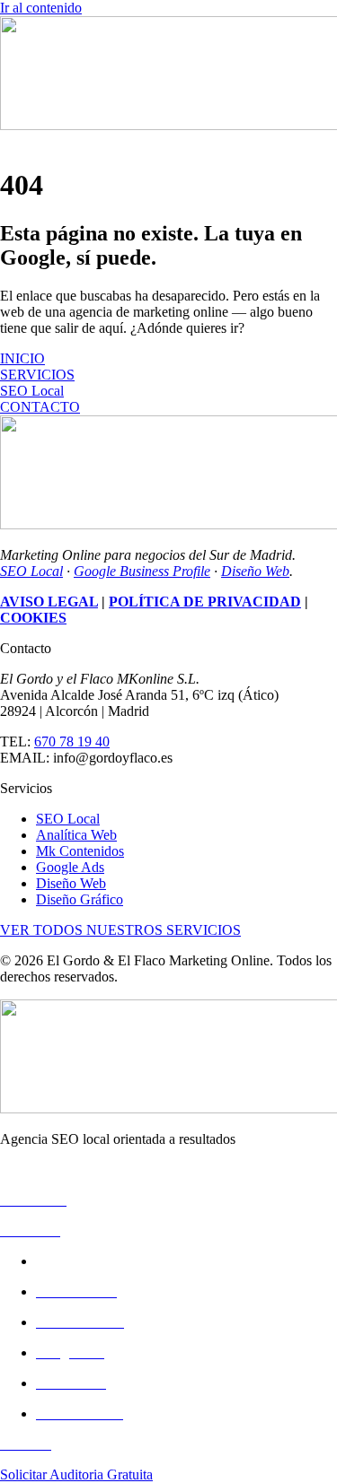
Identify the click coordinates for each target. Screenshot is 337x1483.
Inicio (16, 1169)
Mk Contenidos (80, 851)
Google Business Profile (142, 571)
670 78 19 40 (72, 741)
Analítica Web (76, 834)
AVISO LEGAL (49, 601)
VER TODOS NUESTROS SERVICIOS (120, 930)
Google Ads (70, 867)
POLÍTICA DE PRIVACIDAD (205, 601)
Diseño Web (255, 571)
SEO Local (31, 571)
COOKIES (33, 617)
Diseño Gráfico (79, 899)
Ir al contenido (41, 7)
